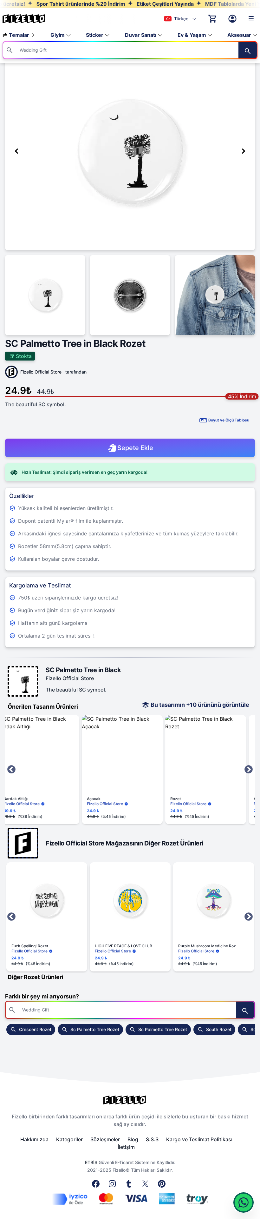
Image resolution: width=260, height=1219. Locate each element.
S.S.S (152, 1139)
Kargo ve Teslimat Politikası (199, 1139)
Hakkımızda (34, 1139)
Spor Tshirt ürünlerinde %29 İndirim (60, 4)
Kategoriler (69, 1139)
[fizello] (130, 1100)
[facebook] (97, 1186)
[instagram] (113, 1186)
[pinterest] (163, 1186)
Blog (132, 1139)
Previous (11, 769)
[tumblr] (130, 1186)
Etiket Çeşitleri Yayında (144, 4)
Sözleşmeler (105, 1139)
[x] (146, 1186)
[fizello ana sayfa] (30, 19)
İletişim (126, 1147)
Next (248, 769)
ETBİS (91, 1162)
